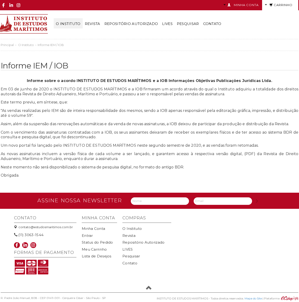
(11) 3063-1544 (30, 235)
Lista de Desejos (96, 256)
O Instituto (68, 23)
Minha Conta (93, 228)
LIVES (167, 23)
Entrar (87, 235)
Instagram (18, 5)
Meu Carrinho (94, 249)
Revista (92, 23)
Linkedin (11, 5)
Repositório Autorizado (131, 23)
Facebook (4, 5)
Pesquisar (188, 23)
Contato (212, 23)
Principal (7, 45)
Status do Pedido (97, 242)
